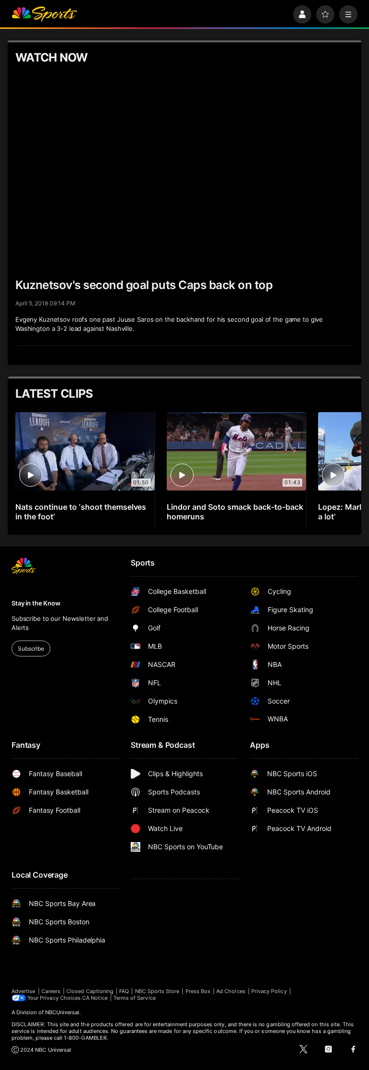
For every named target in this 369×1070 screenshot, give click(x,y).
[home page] (44, 14)
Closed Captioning (89, 991)
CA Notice (95, 997)
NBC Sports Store (157, 991)
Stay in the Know (36, 603)
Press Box (198, 991)
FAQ (124, 991)
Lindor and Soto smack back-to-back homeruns (235, 511)
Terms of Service (134, 997)
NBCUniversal (62, 1012)
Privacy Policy (269, 991)
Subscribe (31, 648)
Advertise (24, 991)
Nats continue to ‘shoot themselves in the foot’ (80, 511)
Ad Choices (231, 991)
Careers (51, 991)
